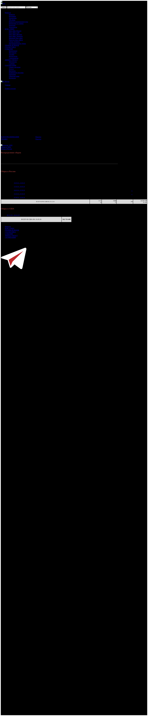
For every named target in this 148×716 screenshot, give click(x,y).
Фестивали (12, 53)
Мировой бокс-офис (16, 38)
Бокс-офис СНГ (14, 33)
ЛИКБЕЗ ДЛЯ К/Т (11, 60)
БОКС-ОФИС (9, 29)
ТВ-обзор (12, 20)
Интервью (12, 16)
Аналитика (13, 18)
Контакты (12, 71)
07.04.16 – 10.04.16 (19, 197)
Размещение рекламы (16, 73)
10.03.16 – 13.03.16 (19, 183)
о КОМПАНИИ (10, 237)
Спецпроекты (13, 58)
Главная (7, 85)
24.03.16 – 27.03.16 (19, 190)
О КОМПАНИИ (10, 65)
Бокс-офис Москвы (15, 34)
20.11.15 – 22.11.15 (13, 215)
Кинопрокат (13, 51)
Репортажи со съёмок (16, 23)
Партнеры (12, 74)
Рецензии (12, 25)
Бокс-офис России (15, 31)
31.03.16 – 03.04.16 (19, 194)
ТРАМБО (4, 139)
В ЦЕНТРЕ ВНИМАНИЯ (10, 137)
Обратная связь (14, 76)
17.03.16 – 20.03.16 (19, 186)
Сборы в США (6, 147)
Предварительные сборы (17, 43)
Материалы (13, 62)
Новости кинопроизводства (18, 22)
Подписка (12, 78)
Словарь (12, 63)
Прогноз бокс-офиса (16, 40)
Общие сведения (14, 67)
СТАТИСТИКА (10, 47)
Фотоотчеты (13, 56)
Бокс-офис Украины (16, 36)
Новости (8, 13)
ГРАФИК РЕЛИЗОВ (12, 45)
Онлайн (11, 54)
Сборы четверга (14, 42)
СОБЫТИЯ (9, 49)
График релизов (10, 88)
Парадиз (38, 137)
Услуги (11, 69)
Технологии (13, 27)
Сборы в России (6, 149)
